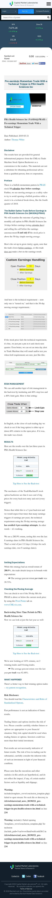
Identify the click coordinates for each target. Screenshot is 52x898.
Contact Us (15, 876)
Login (4, 11)
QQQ (39, 36)
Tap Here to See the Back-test (26, 483)
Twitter (28, 876)
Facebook (40, 876)
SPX (13, 24)
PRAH (42, 184)
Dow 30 (39, 24)
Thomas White (17, 139)
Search (48, 17)
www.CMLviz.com (12, 604)
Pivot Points (20, 600)
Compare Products (42, 11)
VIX (13, 36)
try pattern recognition (16, 687)
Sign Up (24, 11)
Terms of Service (26, 889)
